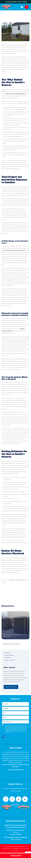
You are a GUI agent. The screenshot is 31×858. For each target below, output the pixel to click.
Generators (7, 652)
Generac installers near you (17, 580)
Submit (5, 736)
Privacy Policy (7, 732)
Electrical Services (9, 655)
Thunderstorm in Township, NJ (11, 644)
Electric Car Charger (10, 660)
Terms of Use (16, 850)
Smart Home (8, 657)
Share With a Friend (10, 687)
